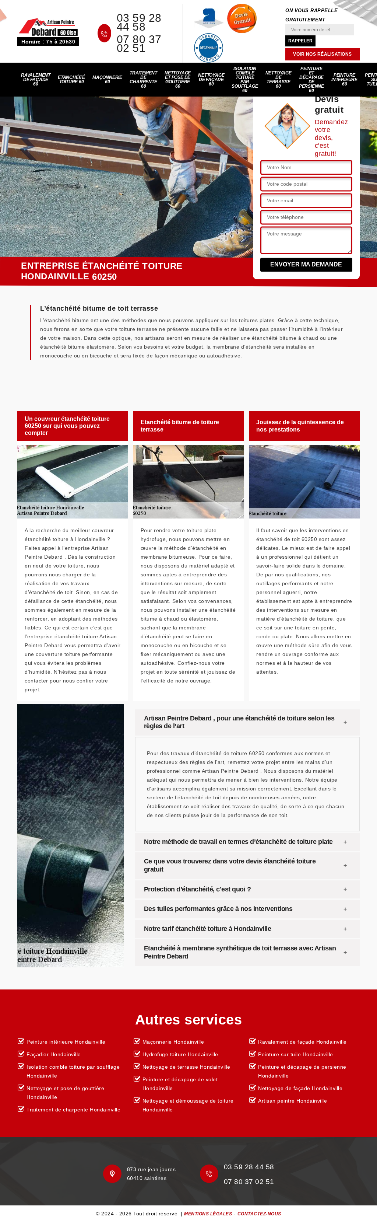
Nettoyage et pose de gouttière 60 (178, 79)
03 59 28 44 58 (139, 22)
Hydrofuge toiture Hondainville (180, 1054)
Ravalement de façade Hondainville (302, 1042)
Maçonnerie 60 (107, 79)
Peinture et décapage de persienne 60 (311, 79)
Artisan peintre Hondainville (292, 1101)
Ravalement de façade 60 (35, 80)
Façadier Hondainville (54, 1054)
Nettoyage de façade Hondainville (300, 1088)
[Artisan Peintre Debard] (48, 26)
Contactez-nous (259, 1213)
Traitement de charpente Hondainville (73, 1110)
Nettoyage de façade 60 (211, 80)
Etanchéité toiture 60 (71, 79)
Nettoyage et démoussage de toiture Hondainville (188, 1105)
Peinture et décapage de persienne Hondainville (302, 1071)
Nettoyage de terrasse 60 (278, 79)
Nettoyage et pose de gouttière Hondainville (65, 1092)
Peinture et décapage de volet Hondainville (180, 1083)
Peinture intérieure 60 (344, 80)
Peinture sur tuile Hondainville (295, 1054)
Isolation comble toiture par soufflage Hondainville (73, 1071)
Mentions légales (208, 1213)
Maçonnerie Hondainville (173, 1042)
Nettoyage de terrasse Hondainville (186, 1067)
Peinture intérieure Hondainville (66, 1042)
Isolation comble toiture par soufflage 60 (245, 79)
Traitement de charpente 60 (143, 79)
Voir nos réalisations (322, 54)
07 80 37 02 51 (139, 44)
